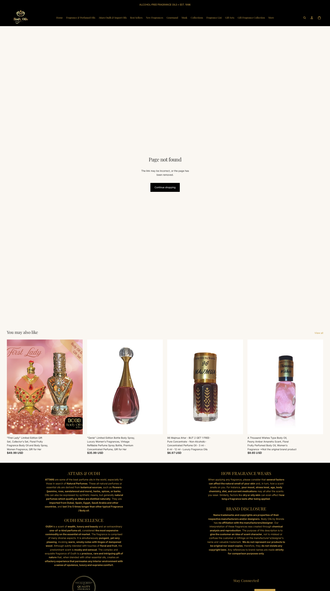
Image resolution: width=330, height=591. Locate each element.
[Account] (312, 17)
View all (319, 332)
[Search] (304, 17)
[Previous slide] (172, 387)
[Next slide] (238, 387)
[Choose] (157, 429)
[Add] (77, 429)
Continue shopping (165, 187)
